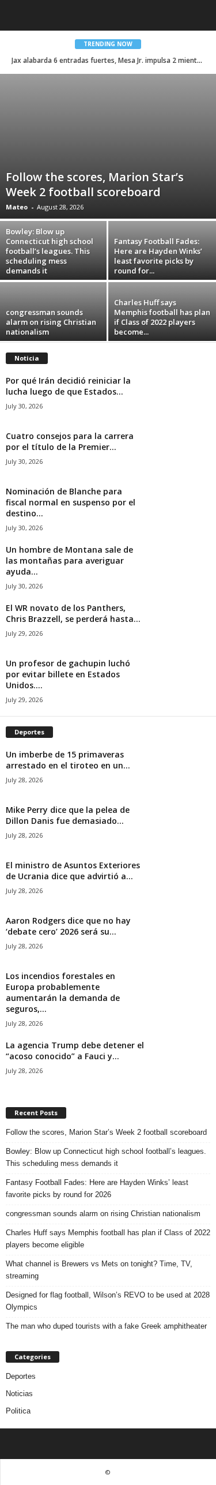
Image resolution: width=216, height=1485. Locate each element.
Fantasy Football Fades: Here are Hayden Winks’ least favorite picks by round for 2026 (97, 1188)
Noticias (19, 1393)
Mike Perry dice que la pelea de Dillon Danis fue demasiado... (68, 815)
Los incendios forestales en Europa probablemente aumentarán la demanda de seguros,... (63, 992)
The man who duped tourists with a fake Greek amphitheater (106, 1326)
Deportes (21, 1376)
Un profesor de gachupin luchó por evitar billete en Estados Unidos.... (68, 674)
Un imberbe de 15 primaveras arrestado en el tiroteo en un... (68, 760)
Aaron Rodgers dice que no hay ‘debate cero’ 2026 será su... (68, 926)
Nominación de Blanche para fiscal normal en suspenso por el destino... (70, 502)
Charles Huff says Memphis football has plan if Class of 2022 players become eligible (108, 1238)
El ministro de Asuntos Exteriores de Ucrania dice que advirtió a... (73, 871)
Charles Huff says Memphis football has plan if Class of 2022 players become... (162, 317)
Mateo (17, 206)
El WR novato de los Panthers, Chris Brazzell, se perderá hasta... (73, 613)
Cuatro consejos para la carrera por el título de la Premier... (70, 441)
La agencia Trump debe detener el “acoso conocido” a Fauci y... (75, 1051)
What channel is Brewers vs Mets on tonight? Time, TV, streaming (99, 1269)
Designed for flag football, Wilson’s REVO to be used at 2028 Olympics (108, 1301)
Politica (18, 1411)
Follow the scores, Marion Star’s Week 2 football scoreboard (95, 184)
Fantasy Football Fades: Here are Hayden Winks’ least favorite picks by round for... (158, 256)
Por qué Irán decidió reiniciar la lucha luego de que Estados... (68, 386)
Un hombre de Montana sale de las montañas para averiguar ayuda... (69, 560)
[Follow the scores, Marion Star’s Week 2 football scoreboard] (108, 146)
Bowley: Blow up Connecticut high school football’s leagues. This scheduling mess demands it (49, 251)
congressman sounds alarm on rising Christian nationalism (51, 322)
